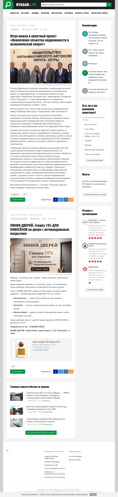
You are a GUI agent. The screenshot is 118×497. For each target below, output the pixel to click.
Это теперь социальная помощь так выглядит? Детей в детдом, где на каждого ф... (97, 38)
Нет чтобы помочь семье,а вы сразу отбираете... (96, 53)
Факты (86, 174)
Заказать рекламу (75, 460)
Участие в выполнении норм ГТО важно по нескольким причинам (94, 184)
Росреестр (15, 194)
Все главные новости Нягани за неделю (41, 432)
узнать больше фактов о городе (95, 194)
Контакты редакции (75, 456)
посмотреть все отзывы (95, 290)
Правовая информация (52, 462)
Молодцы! (92, 63)
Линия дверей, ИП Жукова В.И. (46, 342)
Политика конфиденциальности (54, 468)
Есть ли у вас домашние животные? (89, 109)
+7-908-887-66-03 (40, 350)
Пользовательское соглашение (54, 477)
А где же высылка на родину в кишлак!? (97, 90)
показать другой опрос (95, 160)
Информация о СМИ (51, 465)
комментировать (17, 199)
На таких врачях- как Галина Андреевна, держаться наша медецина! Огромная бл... (97, 77)
